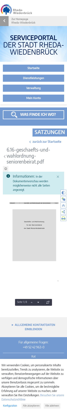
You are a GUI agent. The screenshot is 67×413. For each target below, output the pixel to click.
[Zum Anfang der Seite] (63, 205)
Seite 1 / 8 (22, 302)
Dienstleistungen (33, 78)
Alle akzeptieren (31, 406)
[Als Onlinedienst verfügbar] (63, 199)
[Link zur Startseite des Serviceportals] (16, 9)
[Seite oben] (31, 302)
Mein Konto (33, 98)
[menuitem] (63, 212)
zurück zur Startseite (47, 141)
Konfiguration (10, 406)
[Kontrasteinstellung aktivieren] (63, 192)
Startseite (33, 68)
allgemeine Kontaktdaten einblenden (35, 327)
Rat (33, 356)
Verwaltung (33, 88)
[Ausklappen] (47, 302)
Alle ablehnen (52, 406)
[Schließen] (58, 177)
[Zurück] (5, 156)
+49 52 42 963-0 (33, 347)
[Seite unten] (38, 302)
